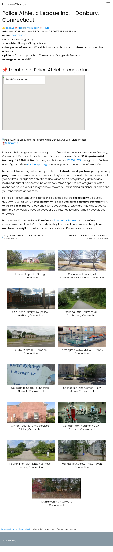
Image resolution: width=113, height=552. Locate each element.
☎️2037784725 (10, 143)
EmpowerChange (14, 4)
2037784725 (19, 35)
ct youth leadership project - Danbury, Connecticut (23, 237)
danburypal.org (37, 164)
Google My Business (66, 220)
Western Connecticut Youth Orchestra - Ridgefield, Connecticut (88, 237)
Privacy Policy (9, 540)
